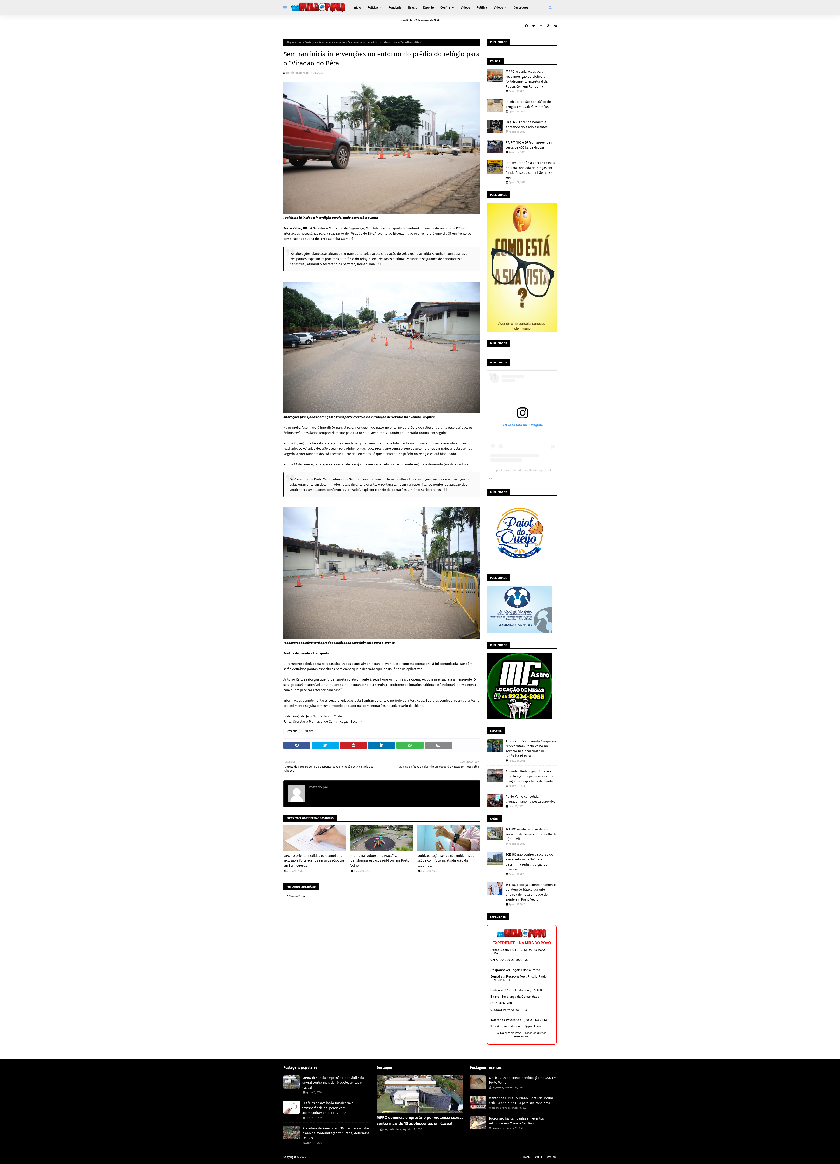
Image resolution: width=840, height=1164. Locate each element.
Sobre (538, 1156)
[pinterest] (548, 26)
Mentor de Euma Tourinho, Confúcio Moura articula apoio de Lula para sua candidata (521, 1100)
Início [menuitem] (357, 7)
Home (526, 1156)
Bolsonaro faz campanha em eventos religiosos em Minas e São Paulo (516, 1121)
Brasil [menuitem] (412, 7)
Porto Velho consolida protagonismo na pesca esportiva (530, 799)
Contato (552, 1156)
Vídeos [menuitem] (465, 7)
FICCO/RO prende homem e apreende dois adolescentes (527, 124)
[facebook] (526, 26)
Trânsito (308, 731)
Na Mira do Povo (317, 1157)
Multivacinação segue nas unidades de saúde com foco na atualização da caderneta (445, 860)
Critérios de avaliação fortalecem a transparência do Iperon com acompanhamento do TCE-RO (328, 1108)
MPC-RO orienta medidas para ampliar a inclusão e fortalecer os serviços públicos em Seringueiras (314, 860)
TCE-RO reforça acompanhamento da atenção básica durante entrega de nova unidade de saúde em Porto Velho (531, 892)
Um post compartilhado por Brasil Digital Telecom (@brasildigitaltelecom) (540, 470)
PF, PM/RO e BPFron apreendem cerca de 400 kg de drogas (529, 144)
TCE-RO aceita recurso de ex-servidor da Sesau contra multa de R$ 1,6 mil (531, 834)
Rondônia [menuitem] (395, 7)
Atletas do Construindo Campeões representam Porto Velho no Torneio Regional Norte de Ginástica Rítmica (531, 748)
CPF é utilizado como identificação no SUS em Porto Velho (522, 1080)
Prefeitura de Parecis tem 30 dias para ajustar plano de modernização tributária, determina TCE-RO (335, 1133)
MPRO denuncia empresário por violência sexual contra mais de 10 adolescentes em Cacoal (333, 1083)
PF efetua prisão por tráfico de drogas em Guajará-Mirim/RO (528, 104)
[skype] (555, 26)
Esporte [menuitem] (428, 7)
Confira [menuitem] (445, 7)
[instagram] (541, 26)
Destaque (310, 42)
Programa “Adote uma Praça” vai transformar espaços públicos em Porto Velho (379, 860)
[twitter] (533, 26)
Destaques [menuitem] (520, 7)
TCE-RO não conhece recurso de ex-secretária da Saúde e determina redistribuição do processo (529, 862)
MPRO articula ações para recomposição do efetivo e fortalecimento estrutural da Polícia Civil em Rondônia (527, 79)
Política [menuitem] (373, 7)
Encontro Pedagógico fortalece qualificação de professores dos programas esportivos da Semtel (530, 776)
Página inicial (294, 42)
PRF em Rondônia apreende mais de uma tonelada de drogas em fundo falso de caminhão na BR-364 (530, 170)
